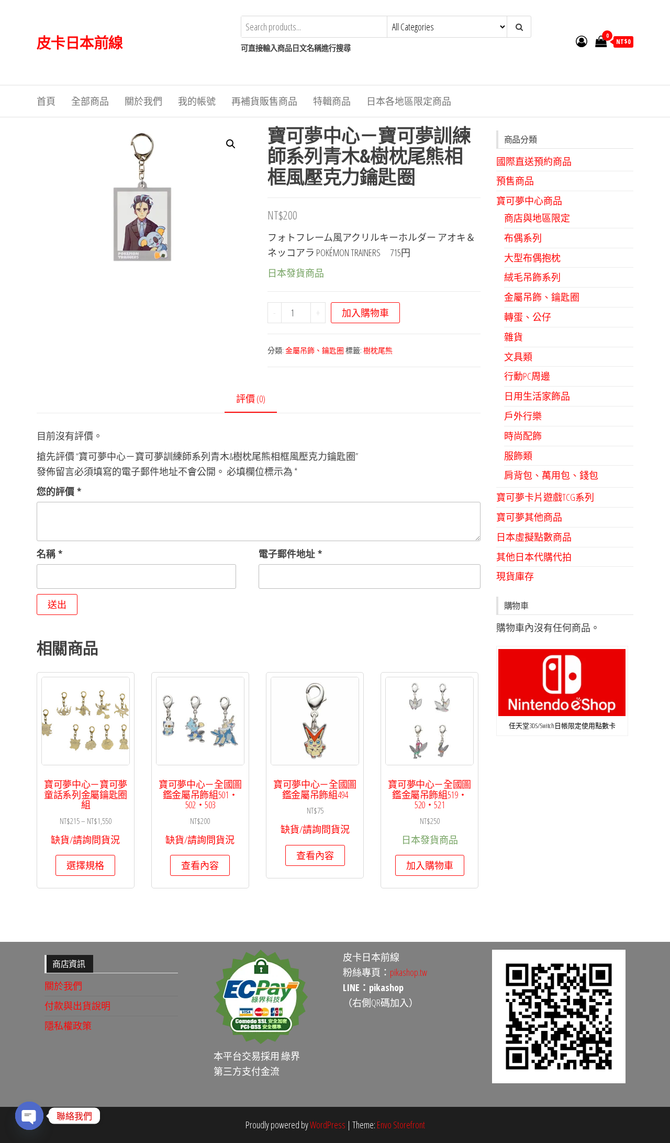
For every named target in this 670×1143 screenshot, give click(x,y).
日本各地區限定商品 (408, 101)
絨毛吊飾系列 (532, 277)
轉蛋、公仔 (527, 317)
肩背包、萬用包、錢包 (551, 475)
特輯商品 (332, 101)
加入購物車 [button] (429, 865)
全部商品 (90, 101)
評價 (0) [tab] (250, 398)
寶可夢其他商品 (529, 517)
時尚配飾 (523, 436)
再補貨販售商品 (264, 101)
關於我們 (143, 101)
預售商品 (515, 180)
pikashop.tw (408, 972)
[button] (230, 144)
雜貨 (513, 337)
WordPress (327, 1124)
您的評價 (59, 491)
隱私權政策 (68, 1025)
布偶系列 (523, 238)
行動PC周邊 (527, 376)
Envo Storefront (401, 1124)
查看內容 (200, 865)
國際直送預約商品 (534, 161)
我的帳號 (197, 101)
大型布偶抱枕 (532, 257)
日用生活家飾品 (537, 396)
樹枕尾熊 (378, 350)
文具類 (518, 356)
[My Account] (581, 41)
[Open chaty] (29, 1116)
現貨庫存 (515, 576)
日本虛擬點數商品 (534, 537)
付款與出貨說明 (77, 1005)
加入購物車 (365, 312)
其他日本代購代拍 (534, 557)
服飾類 (518, 455)
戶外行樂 (523, 416)
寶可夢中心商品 (529, 200)
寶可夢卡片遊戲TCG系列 (545, 497)
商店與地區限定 (537, 218)
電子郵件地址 (290, 553)
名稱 (49, 553)
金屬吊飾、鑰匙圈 (314, 350)
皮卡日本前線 (80, 42)
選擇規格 (85, 865)
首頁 (46, 101)
